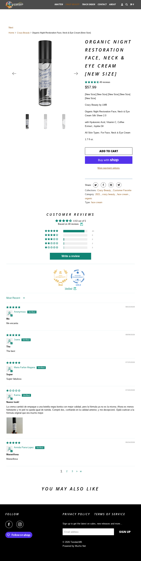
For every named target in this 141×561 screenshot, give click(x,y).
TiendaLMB (76, 542)
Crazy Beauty (23, 33)
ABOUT (112, 4)
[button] (92, 82)
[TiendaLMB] (14, 4)
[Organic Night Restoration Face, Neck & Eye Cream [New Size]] (45, 73)
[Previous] (14, 73)
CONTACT (102, 4)
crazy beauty (109, 194)
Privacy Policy (76, 514)
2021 (98, 194)
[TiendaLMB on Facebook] (9, 524)
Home (11, 33)
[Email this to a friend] (118, 185)
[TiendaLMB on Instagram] (20, 524)
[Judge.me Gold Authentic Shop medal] (60, 276)
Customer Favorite (122, 190)
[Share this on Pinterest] (111, 185)
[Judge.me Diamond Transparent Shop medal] (78, 276)
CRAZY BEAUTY (72, 4)
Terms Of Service (109, 514)
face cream (123, 194)
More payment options (108, 168)
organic (88, 198)
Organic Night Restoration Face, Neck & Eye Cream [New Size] (108, 58)
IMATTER (59, 4)
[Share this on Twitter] (95, 185)
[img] (13, 307)
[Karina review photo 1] (14, 425)
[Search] (127, 4)
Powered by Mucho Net (74, 546)
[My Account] (122, 4)
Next (11, 27)
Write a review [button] (71, 256)
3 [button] (72, 471)
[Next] (76, 73)
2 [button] (66, 471)
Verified (68, 288)
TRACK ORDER (88, 4)
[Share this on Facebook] (103, 185)
